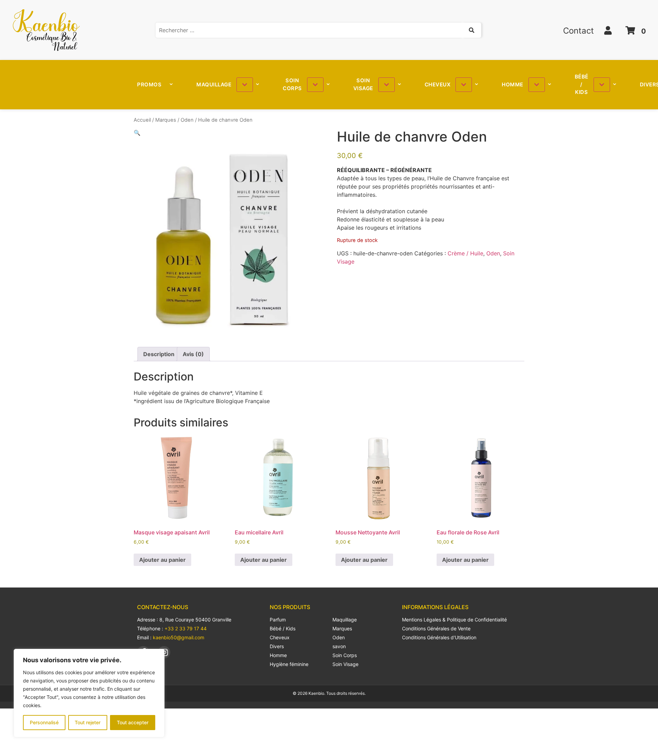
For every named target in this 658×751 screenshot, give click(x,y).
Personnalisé (44, 722)
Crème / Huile (465, 253)
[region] (89, 693)
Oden (187, 120)
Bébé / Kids (581, 84)
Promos (149, 84)
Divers (277, 646)
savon (339, 646)
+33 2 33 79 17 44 (185, 628)
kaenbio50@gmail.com (178, 637)
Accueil (142, 120)
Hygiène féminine (289, 664)
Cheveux (438, 84)
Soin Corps (292, 84)
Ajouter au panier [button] (162, 559)
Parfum (278, 619)
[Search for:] (318, 30)
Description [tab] (158, 354)
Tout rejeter (87, 722)
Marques (165, 120)
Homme (512, 84)
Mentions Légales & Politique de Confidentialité (454, 619)
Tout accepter (132, 722)
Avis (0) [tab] (193, 354)
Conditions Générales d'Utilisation (439, 637)
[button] (137, 132)
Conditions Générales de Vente (436, 628)
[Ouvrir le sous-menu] (244, 84)
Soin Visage (363, 84)
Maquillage (213, 84)
